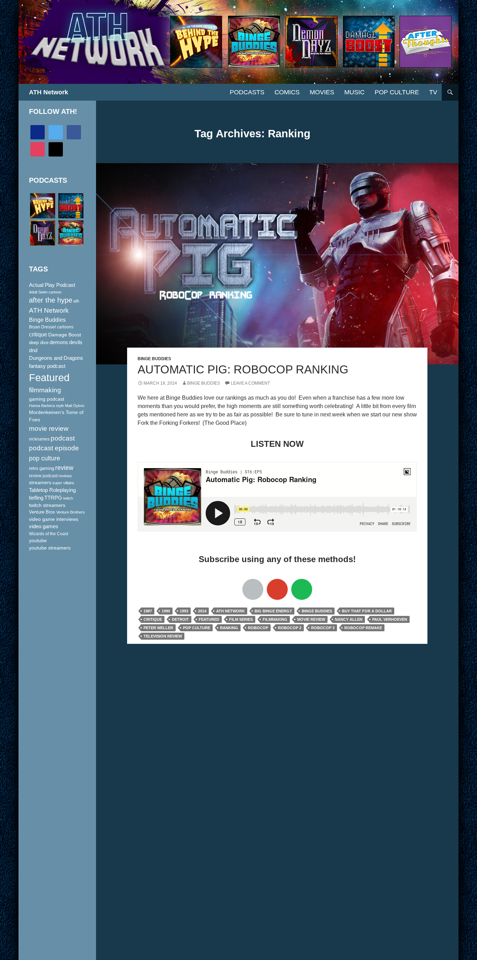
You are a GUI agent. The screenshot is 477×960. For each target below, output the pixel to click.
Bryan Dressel (42, 327)
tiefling (36, 498)
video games (43, 526)
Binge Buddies (154, 358)
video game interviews (53, 519)
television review (163, 636)
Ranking (229, 628)
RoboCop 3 (323, 628)
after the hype (50, 300)
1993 (184, 611)
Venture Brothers (70, 512)
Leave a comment (250, 383)
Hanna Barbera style (46, 405)
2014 (202, 611)
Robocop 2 (289, 628)
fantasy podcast (47, 366)
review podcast (43, 475)
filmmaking (275, 619)
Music (354, 92)
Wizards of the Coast (48, 534)
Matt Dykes (75, 405)
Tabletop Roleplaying (52, 490)
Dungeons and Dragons (56, 358)
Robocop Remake (363, 628)
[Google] (277, 589)
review (64, 467)
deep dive (39, 342)
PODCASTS (247, 92)
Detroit (180, 619)
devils (75, 342)
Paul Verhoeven (389, 619)
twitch (68, 498)
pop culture (196, 628)
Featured (209, 619)
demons (59, 342)
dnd (33, 350)
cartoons (65, 327)
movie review (311, 619)
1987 (148, 611)
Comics (287, 92)
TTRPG (53, 498)
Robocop (258, 628)
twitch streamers (47, 505)
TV (433, 92)
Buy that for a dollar (367, 611)
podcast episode (54, 448)
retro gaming (41, 468)
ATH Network (48, 92)
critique (153, 619)
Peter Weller (158, 628)
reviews (65, 476)
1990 (166, 611)
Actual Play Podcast (52, 285)
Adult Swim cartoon (45, 292)
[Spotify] (301, 589)
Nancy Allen (348, 619)
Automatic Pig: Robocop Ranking (243, 369)
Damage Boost (64, 334)
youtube (38, 540)
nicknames (39, 439)
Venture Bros (42, 512)
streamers (40, 482)
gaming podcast (46, 399)
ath (76, 301)
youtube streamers (50, 548)
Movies (322, 92)
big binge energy (273, 611)
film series (241, 619)
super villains (63, 483)
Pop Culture (397, 92)
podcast (63, 438)
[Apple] (253, 589)
